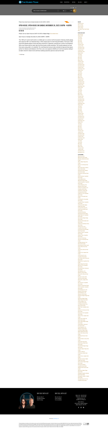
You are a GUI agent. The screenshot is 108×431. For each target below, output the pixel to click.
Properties (66, 2)
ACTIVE (71, 7)
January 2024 (80, 80)
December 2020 (81, 133)
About (85, 2)
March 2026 (80, 43)
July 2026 (80, 37)
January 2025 (80, 63)
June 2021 (80, 125)
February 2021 (81, 130)
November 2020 (81, 135)
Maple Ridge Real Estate (83, 264)
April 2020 (80, 145)
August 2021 (80, 122)
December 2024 (81, 64)
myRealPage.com (56, 418)
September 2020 (81, 137)
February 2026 (81, 44)
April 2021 (80, 127)
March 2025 (80, 60)
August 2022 (80, 104)
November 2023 (81, 83)
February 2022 (81, 113)
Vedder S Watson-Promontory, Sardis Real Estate (82, 353)
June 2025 (80, 55)
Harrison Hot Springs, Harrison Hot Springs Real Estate (83, 239)
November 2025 (81, 48)
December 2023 (81, 81)
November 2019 (81, 152)
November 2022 (81, 100)
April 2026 (80, 41)
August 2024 (80, 70)
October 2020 (80, 136)
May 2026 (80, 40)
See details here (54, 33)
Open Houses (80, 26)
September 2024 (81, 68)
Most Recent (80, 34)
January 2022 (80, 114)
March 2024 (80, 77)
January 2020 (80, 149)
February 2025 (81, 61)
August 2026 (80, 35)
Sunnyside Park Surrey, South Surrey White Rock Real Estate (83, 343)
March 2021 (80, 129)
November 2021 (81, 117)
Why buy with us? (40, 397)
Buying (73, 2)
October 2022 (80, 101)
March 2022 (80, 112)
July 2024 (80, 71)
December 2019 (81, 150)
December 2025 (81, 47)
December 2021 (81, 116)
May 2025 (80, 57)
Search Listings (40, 399)
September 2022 (81, 103)
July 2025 (80, 54)
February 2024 (81, 79)
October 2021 (80, 119)
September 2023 (81, 86)
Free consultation (58, 399)
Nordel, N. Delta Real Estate (83, 285)
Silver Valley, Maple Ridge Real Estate (28, 29)
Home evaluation (58, 398)
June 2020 (80, 142)
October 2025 (80, 50)
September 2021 (81, 120)
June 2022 (80, 107)
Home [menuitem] (61, 2)
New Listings (80, 24)
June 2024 (80, 73)
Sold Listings (80, 27)
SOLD (75, 7)
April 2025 (80, 58)
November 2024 (81, 66)
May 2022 (80, 109)
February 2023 (81, 96)
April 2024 (80, 76)
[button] (78, 407)
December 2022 (81, 99)
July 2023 (80, 89)
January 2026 (80, 45)
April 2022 (80, 110)
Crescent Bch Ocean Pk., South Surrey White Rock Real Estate (83, 209)
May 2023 (80, 91)
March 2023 (80, 94)
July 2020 (80, 140)
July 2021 (80, 123)
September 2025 (81, 51)
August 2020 (80, 139)
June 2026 (80, 38)
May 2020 (80, 143)
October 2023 (80, 84)
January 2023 (80, 97)
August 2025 (80, 53)
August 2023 (80, 87)
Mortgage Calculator (41, 398)
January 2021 (80, 132)
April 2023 (80, 93)
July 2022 (80, 106)
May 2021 (80, 126)
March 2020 (80, 146)
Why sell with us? (58, 397)
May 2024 (80, 74)
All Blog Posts (81, 23)
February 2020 (81, 148)
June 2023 (80, 90)
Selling (80, 2)
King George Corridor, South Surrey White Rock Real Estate (83, 247)
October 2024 (80, 67)
